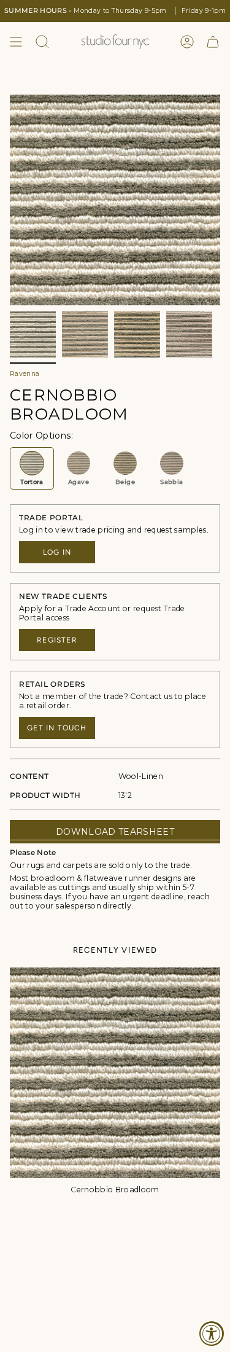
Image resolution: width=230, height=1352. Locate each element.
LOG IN (57, 552)
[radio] (32, 468)
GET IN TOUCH (56, 728)
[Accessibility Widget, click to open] (211, 1333)
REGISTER (57, 640)
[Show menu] (16, 42)
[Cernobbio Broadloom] (115, 1072)
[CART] (213, 42)
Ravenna (24, 374)
